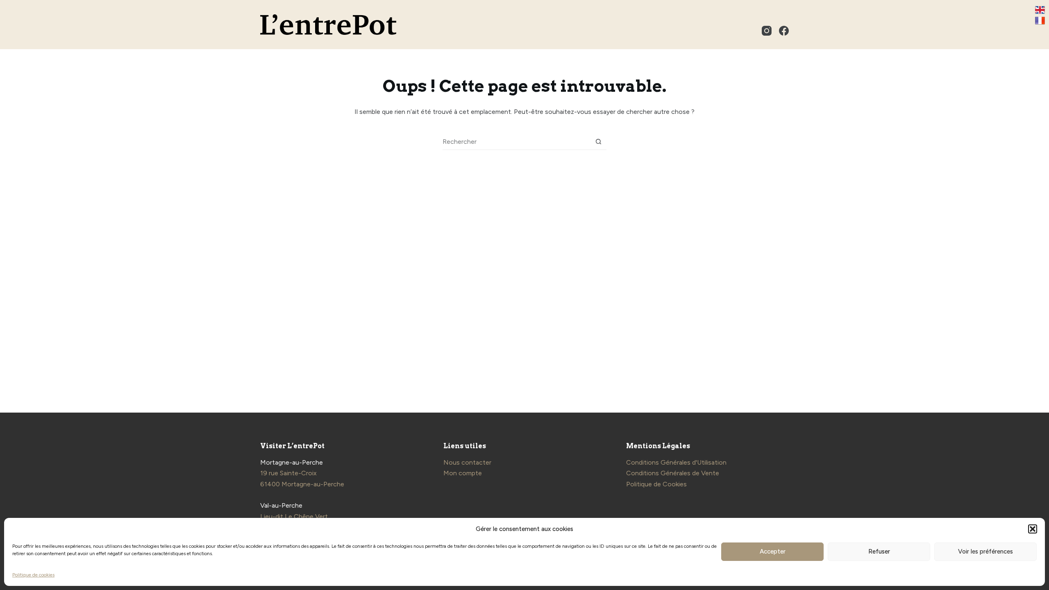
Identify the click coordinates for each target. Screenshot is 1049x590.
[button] (1033, 529)
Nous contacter (467, 462)
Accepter (773, 551)
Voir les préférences (985, 551)
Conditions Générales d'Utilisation (676, 462)
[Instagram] (767, 31)
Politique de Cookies (656, 484)
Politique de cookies (33, 575)
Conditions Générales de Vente (672, 473)
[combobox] (516, 142)
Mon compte (462, 473)
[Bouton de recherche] (598, 142)
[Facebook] (784, 31)
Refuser (879, 551)
